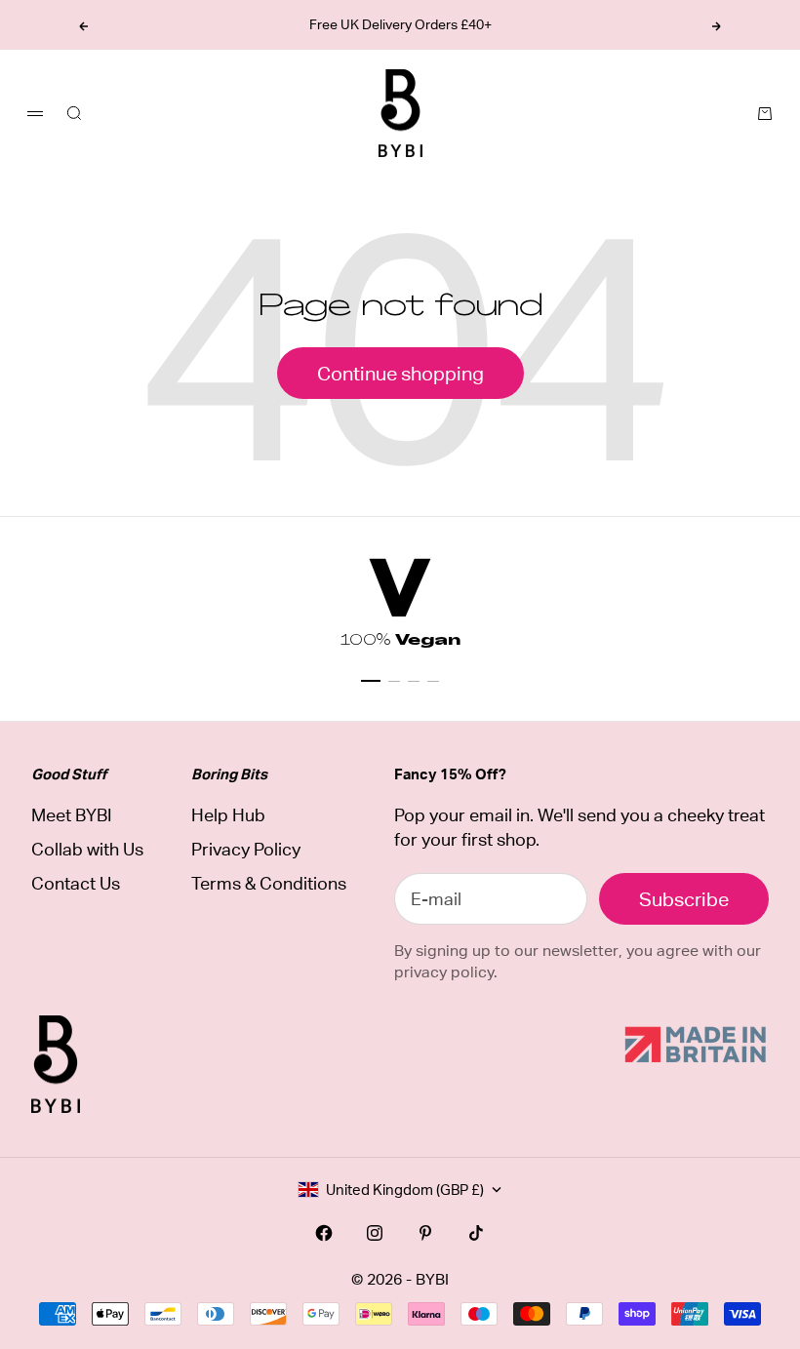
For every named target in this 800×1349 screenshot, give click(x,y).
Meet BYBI (71, 815)
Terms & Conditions (268, 883)
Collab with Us (87, 849)
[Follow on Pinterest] (425, 1233)
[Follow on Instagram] (374, 1233)
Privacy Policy (245, 849)
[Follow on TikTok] (476, 1233)
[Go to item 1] (370, 681)
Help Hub (228, 815)
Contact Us (75, 883)
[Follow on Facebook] (324, 1233)
